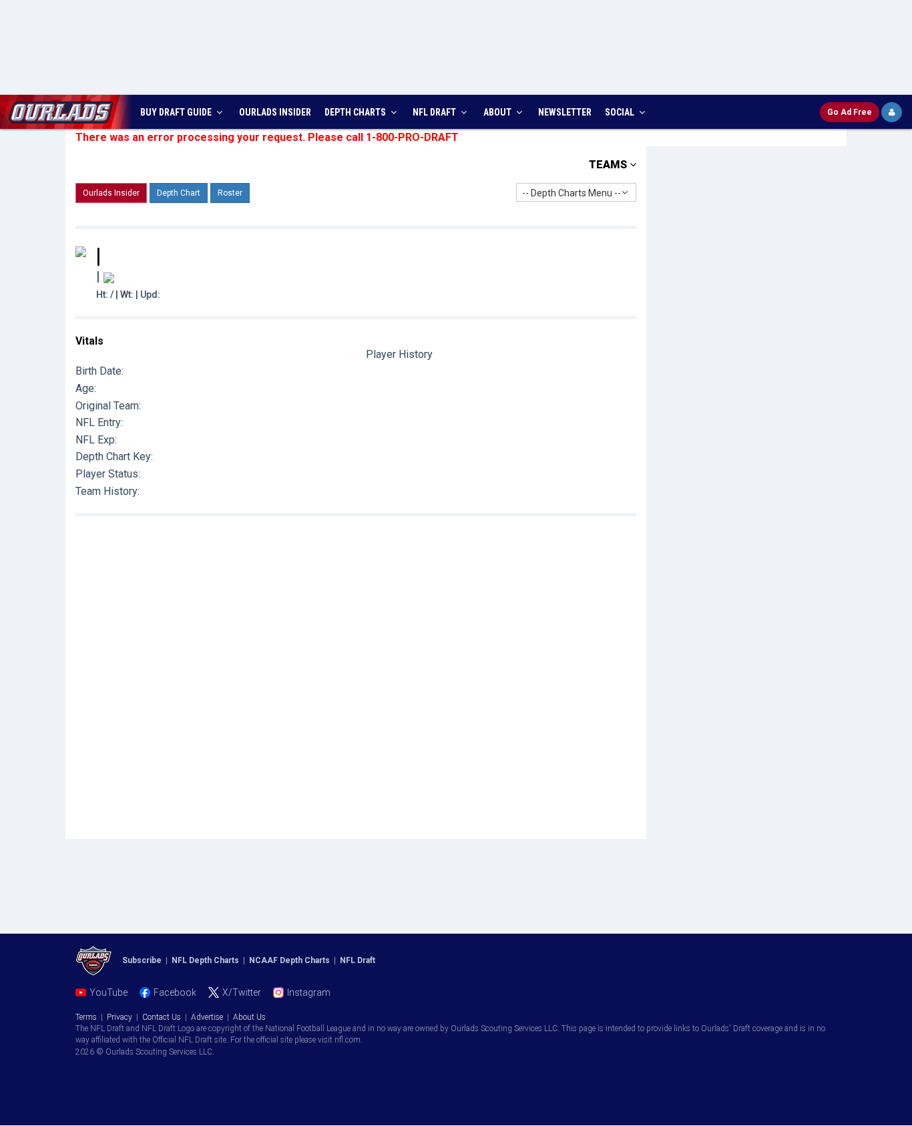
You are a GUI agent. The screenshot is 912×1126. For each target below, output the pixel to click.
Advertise (207, 1017)
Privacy (119, 1017)
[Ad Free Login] (891, 112)
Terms (86, 1017)
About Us (249, 1017)
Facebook (175, 992)
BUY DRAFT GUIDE (177, 112)
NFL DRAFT (435, 112)
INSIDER (275, 112)
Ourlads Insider (111, 193)
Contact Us (161, 1017)
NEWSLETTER (565, 112)
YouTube (108, 992)
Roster (230, 193)
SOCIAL (620, 112)
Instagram (308, 992)
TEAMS (609, 164)
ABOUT (498, 112)
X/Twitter (241, 992)
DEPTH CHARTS (356, 112)
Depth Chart (178, 193)
